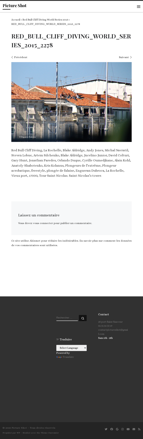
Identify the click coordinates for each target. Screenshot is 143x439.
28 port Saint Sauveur (110, 321)
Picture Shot (19, 427)
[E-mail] (134, 429)
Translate (68, 357)
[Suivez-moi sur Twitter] (106, 429)
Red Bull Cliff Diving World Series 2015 (45, 19)
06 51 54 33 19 (105, 325)
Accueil (15, 19)
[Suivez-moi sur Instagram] (122, 429)
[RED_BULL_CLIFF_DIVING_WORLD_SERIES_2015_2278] (71, 102)
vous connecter (43, 223)
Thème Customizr (50, 433)
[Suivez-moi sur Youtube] (128, 429)
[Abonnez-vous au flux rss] (139, 429)
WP (18, 433)
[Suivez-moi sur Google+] (117, 429)
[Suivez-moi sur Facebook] (111, 429)
